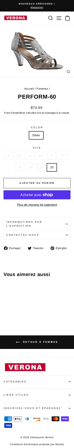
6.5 (41, 155)
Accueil (29, 88)
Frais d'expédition (14, 112)
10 (52, 167)
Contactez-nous (22, 234)
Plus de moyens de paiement (37, 204)
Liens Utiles (16, 394)
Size (37, 147)
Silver (36, 135)
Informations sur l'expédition (24, 224)
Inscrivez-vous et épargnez (32, 408)
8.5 (30, 167)
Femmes (42, 88)
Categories (15, 381)
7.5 (62, 155)
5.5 (19, 155)
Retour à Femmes (40, 342)
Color (37, 127)
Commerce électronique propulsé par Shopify (37, 444)
